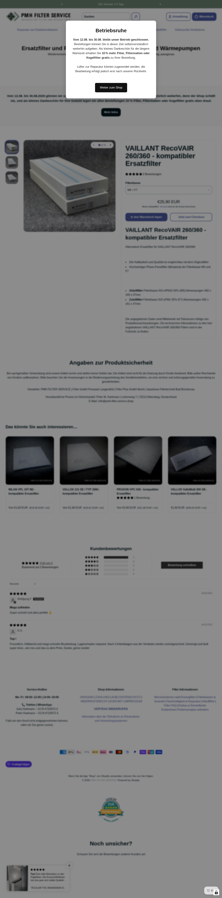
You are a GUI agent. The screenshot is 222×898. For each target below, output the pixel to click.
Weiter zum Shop (111, 87)
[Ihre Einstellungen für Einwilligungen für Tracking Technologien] (216, 892)
